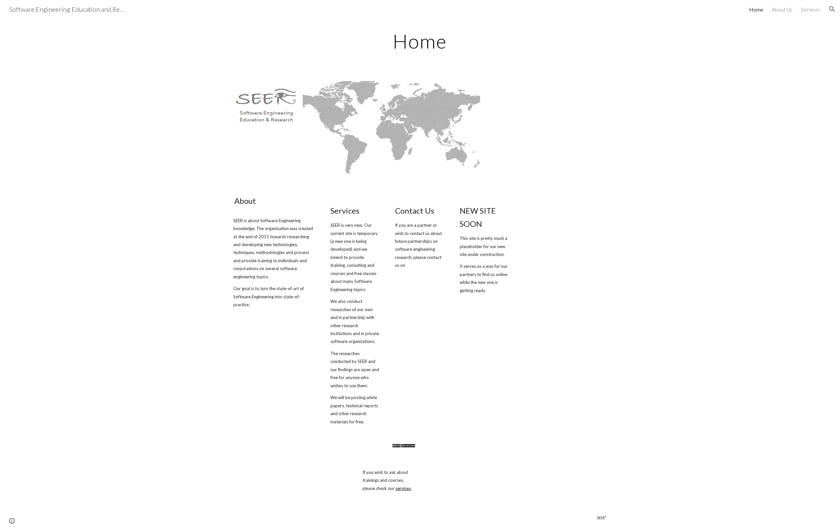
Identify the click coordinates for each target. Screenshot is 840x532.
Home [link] (756, 9)
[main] (420, 41)
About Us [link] (782, 9)
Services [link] (810, 9)
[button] (832, 9)
